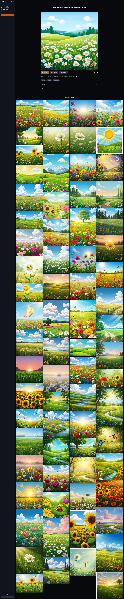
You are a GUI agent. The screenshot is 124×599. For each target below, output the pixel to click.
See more (75, 76)
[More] (92, 72)
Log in (7, 594)
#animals (49, 80)
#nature (43, 80)
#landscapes (56, 80)
